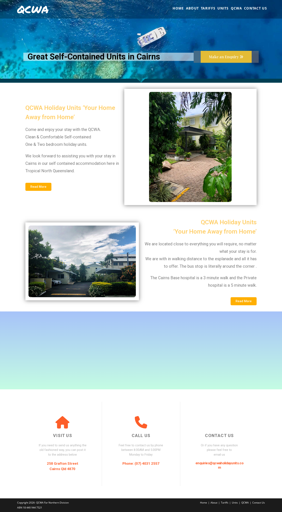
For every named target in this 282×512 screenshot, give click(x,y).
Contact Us (258, 502)
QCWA (33, 9)
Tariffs (224, 502)
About (214, 502)
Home (203, 502)
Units (235, 502)
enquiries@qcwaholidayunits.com (219, 465)
